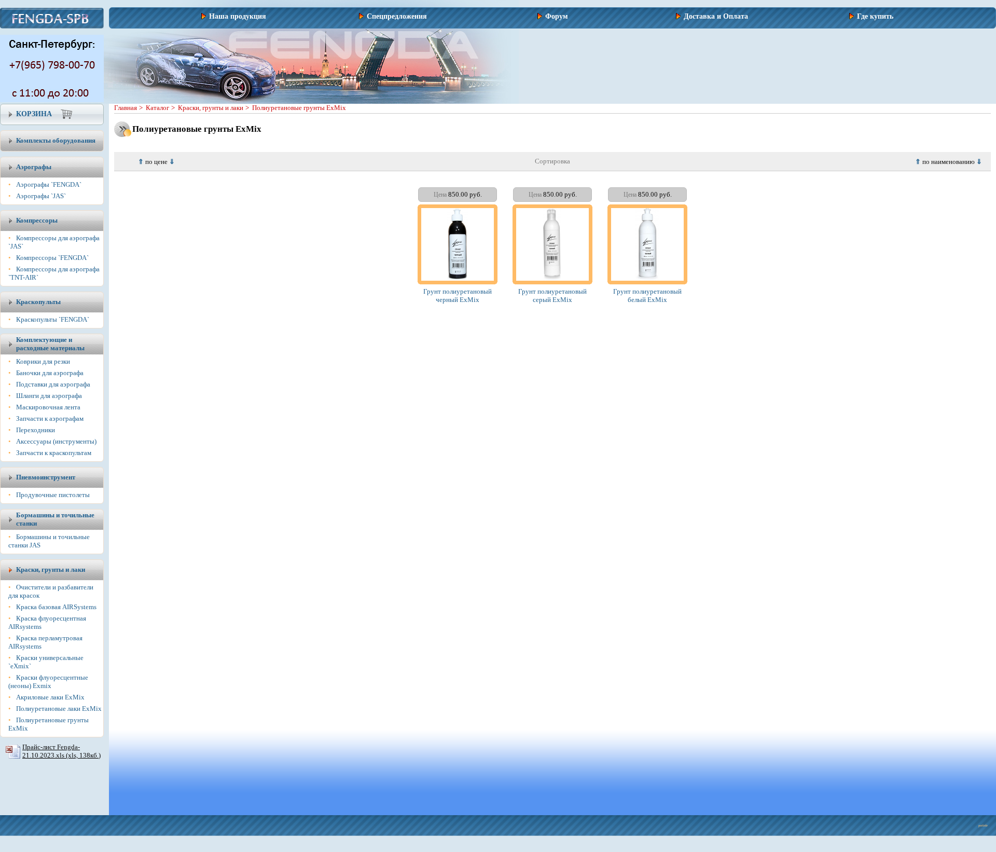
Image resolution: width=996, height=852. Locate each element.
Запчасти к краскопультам (53, 453)
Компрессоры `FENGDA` (52, 258)
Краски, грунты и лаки (210, 108)
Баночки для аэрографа (50, 373)
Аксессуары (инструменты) (56, 441)
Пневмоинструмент (45, 477)
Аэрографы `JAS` (41, 196)
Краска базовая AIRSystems (56, 607)
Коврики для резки (43, 361)
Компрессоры (37, 220)
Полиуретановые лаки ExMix (59, 708)
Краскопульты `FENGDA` (52, 319)
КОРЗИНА (34, 114)
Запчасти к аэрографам (50, 418)
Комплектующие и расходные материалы (50, 344)
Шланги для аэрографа (49, 396)
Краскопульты (38, 302)
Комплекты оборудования (55, 140)
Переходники (35, 430)
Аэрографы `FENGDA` (48, 184)
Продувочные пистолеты (53, 495)
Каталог (157, 108)
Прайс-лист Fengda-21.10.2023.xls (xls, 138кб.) (61, 751)
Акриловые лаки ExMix (50, 697)
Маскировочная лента (48, 407)
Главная (125, 108)
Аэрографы (33, 167)
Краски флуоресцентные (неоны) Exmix (48, 682)
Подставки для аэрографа (53, 384)
